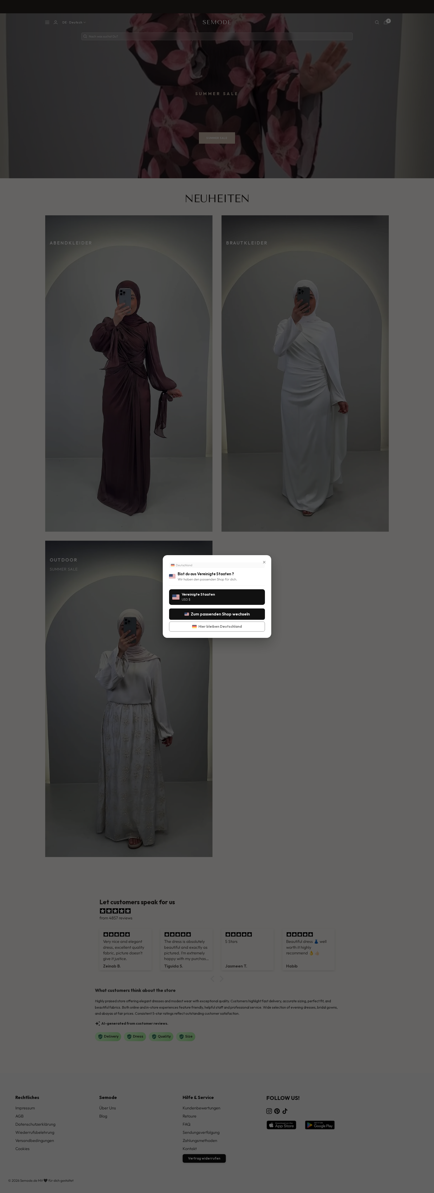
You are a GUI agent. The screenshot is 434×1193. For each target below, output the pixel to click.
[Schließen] (264, 562)
